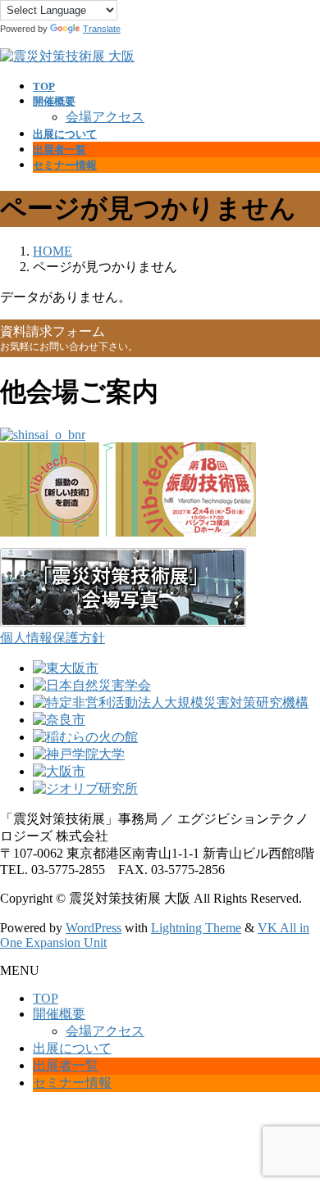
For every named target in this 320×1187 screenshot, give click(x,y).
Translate (102, 29)
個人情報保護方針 (52, 638)
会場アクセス (105, 117)
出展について (72, 1048)
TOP (45, 998)
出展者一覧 (65, 1065)
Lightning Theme (196, 928)
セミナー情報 (72, 1083)
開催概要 (59, 1014)
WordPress (93, 928)
